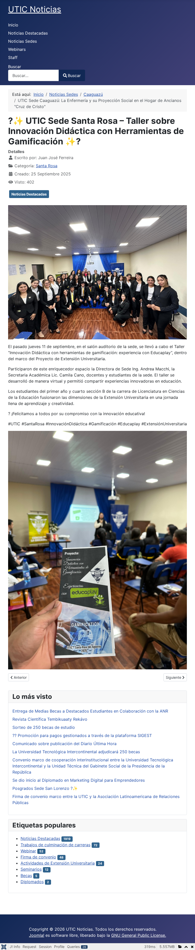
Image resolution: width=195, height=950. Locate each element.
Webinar (28, 850)
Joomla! (36, 935)
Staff (13, 57)
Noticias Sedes (22, 41)
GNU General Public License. (138, 935)
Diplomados (32, 881)
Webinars (17, 49)
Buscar (14, 66)
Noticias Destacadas (28, 33)
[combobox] (33, 75)
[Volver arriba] (186, 940)
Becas (26, 875)
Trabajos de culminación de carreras (55, 844)
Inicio (13, 24)
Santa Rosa (46, 165)
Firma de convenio (38, 856)
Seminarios (31, 869)
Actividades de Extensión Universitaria (58, 863)
